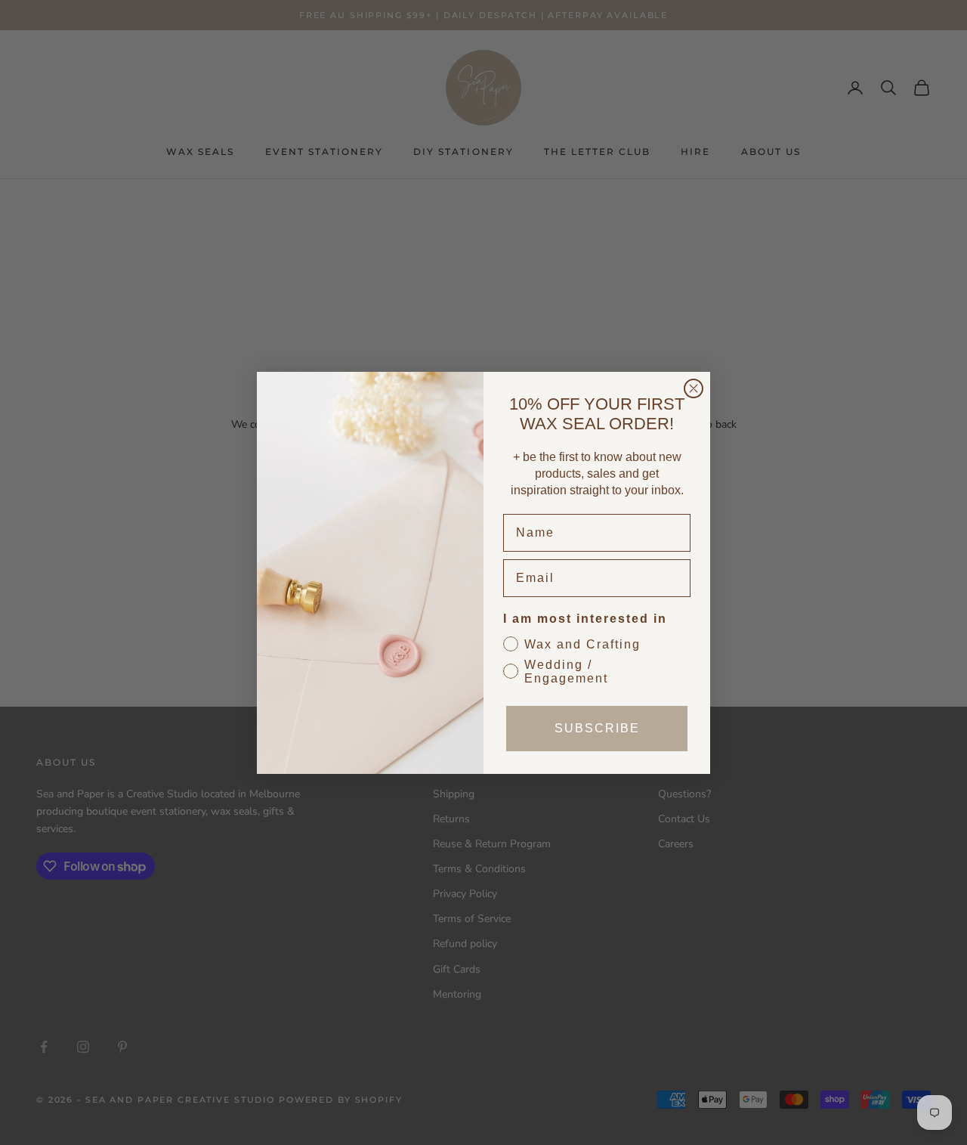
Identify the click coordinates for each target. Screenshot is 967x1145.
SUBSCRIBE (597, 728)
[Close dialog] (693, 388)
